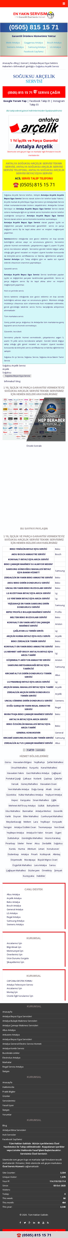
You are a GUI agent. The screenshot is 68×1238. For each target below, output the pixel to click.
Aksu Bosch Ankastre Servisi (28, 554)
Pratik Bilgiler (8, 1091)
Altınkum (31, 848)
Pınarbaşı (10, 843)
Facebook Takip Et (39, 100)
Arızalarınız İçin (14, 943)
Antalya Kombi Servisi (13, 1048)
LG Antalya (55, 47)
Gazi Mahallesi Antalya (37, 773)
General (59, 732)
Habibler (41, 875)
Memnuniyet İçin (15, 950)
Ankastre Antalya (11, 1034)
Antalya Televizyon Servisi (20, 984)
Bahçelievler (53, 805)
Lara (36, 821)
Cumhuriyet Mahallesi (52, 816)
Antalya (25, 854)
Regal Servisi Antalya (12, 1066)
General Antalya (15, 909)
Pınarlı (34, 854)
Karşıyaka (25, 800)
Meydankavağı (13, 821)
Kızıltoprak (45, 854)
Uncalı (57, 789)
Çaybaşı (48, 778)
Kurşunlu (34, 767)
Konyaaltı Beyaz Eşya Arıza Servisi (28, 559)
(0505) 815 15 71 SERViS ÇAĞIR (34, 92)
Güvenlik (58, 811)
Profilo (58, 612)
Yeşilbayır (45, 821)
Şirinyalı (58, 870)
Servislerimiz (8, 1100)
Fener (29, 843)
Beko (57, 548)
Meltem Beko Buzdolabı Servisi (28, 617)
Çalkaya (27, 778)
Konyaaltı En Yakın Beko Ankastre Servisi (28, 646)
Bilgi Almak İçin (14, 947)
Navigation (34, 3)
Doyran (17, 816)
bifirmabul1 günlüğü (24, 66)
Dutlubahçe (13, 838)
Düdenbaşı (13, 854)
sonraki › (40, 749)
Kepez (15, 800)
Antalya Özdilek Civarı (25, 827)
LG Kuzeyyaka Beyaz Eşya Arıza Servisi (28, 593)
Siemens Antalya (15, 47)
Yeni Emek (59, 827)
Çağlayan (56, 773)
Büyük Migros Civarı (47, 859)
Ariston (58, 624)
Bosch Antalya (54, 42)
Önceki (29, 445)
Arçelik (44, 146)
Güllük (41, 805)
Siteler (20, 843)
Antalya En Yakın (34, 832)
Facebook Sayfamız (34, 51)
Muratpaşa (29, 859)
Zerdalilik (46, 843)
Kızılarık (37, 778)
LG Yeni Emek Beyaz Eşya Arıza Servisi (28, 598)
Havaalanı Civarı (48, 783)
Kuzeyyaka (28, 875)
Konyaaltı (57, 821)
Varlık (8, 816)
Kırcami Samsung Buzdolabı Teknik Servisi (28, 737)
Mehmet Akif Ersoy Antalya (22, 805)
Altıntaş (56, 854)
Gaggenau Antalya (33, 42)
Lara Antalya (40, 865)
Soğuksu (6, 372)
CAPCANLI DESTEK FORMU (19, 980)
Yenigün (8, 827)
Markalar (7, 1062)
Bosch (58, 554)
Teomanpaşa (45, 827)
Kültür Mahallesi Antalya (31, 794)
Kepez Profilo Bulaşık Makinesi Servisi (28, 612)
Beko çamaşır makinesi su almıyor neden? (28, 564)
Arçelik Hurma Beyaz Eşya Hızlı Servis (28, 636)
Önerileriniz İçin (14, 954)
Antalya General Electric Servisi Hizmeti (21, 1043)
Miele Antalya (13, 42)
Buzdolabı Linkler (11, 1052)
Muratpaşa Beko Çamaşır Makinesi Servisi (28, 714)
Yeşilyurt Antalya (53, 794)
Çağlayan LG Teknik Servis (28, 630)
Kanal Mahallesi (49, 767)
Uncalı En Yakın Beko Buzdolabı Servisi (28, 588)
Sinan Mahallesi (41, 800)
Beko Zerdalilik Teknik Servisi (28, 641)
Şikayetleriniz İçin (15, 962)
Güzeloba (11, 794)
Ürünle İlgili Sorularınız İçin (20, 995)
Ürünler (6, 1096)
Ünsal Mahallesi (19, 767)
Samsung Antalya (37, 47)
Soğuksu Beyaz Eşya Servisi (17, 375)
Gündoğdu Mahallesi (32, 838)
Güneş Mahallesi (29, 783)
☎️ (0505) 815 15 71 (34, 184)
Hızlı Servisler (9, 1134)
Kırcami (49, 832)
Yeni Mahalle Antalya (18, 789)
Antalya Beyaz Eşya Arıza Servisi (28, 719)
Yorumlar (7, 1114)
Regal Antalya (13, 917)
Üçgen (58, 832)
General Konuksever (28, 732)
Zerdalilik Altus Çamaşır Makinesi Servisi (28, 743)
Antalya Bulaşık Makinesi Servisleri (19, 1020)
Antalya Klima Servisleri (14, 1130)
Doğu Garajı (37, 789)
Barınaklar (28, 811)
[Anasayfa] (33, 15)
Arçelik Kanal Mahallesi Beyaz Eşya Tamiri (28, 687)
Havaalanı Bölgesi (23, 762)
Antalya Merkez (43, 811)
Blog (4, 1125)
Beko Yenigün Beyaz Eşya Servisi (28, 548)
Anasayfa (7, 63)
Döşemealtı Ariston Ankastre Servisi (28, 660)
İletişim (5, 1071)
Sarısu (52, 865)
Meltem (27, 821)
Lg (56, 593)
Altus (57, 675)
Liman (41, 848)
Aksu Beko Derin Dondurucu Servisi (28, 582)
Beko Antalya (13, 901)
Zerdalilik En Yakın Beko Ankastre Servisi (28, 577)
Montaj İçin (12, 992)
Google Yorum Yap (15, 100)
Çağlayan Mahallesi (16, 870)
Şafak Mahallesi (55, 762)
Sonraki (38, 445)
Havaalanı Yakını (15, 773)
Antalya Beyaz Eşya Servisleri (17, 1016)
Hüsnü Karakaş (52, 838)
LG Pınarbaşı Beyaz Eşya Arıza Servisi (28, 681)
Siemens (59, 700)
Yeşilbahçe (39, 762)
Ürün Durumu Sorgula (18, 958)
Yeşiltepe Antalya (15, 832)
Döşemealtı (16, 859)
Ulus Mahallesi (12, 811)
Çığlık (53, 800)
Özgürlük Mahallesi (22, 865)
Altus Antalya (13, 894)
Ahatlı (48, 789)
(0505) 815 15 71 (34, 27)
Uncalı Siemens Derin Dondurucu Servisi (28, 700)
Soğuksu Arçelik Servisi (14, 365)
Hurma (21, 848)
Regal (58, 707)
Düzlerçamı (33, 870)
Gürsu (8, 762)
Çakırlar (58, 778)
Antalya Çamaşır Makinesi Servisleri (20, 1025)
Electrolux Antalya (11, 1057)
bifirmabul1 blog (12, 381)
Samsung (60, 570)
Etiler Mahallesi (30, 816)
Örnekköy (47, 870)
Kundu (12, 848)
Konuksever (53, 848)
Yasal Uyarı (8, 1105)
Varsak (14, 783)
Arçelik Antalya (14, 898)
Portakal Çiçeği (13, 778)
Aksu (37, 843)
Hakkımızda (8, 1086)
